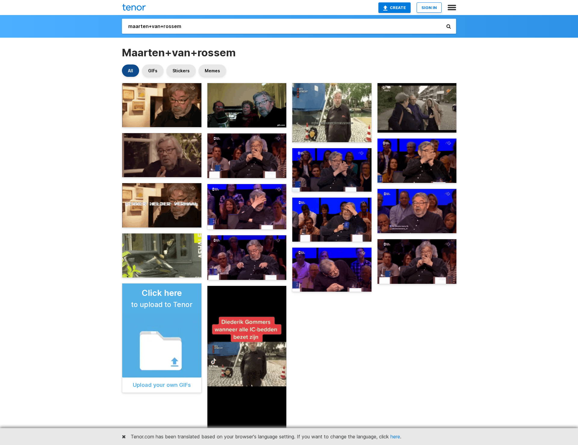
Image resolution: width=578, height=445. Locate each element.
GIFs (152, 70)
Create (398, 7)
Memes (212, 70)
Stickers (181, 70)
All (130, 70)
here (395, 437)
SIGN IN (429, 7)
